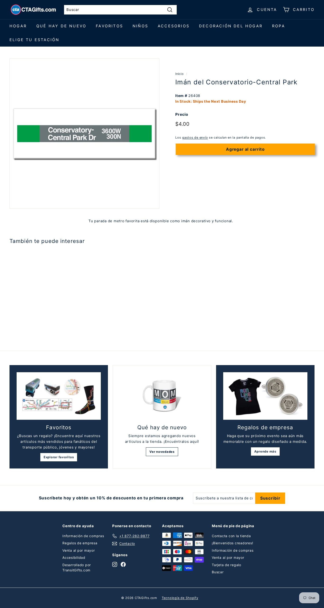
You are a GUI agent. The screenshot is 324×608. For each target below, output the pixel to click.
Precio (181, 114)
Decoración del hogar (231, 26)
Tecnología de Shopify (180, 598)
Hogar (18, 26)
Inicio (179, 74)
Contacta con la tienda (231, 536)
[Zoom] (84, 133)
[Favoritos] (59, 396)
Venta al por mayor (78, 550)
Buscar (218, 572)
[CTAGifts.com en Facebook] (123, 564)
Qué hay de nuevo (61, 26)
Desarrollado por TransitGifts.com (76, 567)
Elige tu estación (34, 39)
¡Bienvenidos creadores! (232, 543)
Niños (140, 26)
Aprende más (265, 451)
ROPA (278, 26)
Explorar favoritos (59, 457)
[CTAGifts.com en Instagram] (114, 564)
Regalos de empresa (79, 543)
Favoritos (109, 26)
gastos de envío (195, 137)
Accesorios (174, 26)
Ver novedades (162, 452)
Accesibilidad (73, 557)
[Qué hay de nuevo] (162, 396)
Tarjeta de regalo (226, 565)
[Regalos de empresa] (265, 396)
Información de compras (83, 536)
